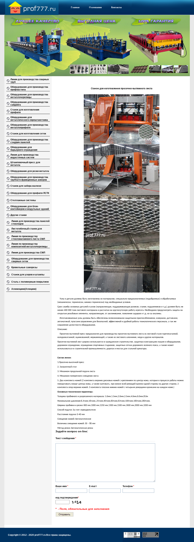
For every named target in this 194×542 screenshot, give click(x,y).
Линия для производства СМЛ (28, 252)
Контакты (116, 7)
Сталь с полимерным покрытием (30, 281)
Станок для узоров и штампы (27, 274)
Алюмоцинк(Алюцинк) (23, 289)
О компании (95, 7)
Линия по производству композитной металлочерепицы (29, 245)
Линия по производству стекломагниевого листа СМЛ (28, 237)
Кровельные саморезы (24, 267)
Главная (75, 7)
